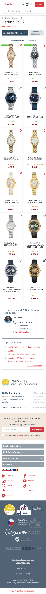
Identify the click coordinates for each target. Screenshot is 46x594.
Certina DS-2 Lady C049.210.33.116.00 (35, 159)
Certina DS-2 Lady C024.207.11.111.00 (11, 244)
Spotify (9, 495)
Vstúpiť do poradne (34, 366)
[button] (15, 33)
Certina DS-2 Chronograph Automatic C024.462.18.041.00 (11, 290)
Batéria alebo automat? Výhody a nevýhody (24, 347)
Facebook (31, 476)
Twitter (9, 485)
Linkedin (9, 476)
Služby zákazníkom (12, 446)
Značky (7, 18)
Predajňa (7, 464)
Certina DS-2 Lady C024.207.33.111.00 (34, 201)
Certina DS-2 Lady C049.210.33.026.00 (11, 73)
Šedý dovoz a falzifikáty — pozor (20, 362)
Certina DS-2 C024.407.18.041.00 (35, 116)
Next (43, 401)
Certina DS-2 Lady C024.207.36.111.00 (11, 201)
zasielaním (19, 435)
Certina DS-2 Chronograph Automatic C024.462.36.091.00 (34, 245)
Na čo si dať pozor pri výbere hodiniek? (22, 354)
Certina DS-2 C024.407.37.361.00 (35, 289)
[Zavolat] (23, 4)
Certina (14, 18)
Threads (30, 490)
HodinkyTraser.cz (23, 568)
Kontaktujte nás (10, 458)
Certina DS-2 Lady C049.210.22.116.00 (11, 159)
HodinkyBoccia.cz (23, 574)
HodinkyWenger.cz (23, 563)
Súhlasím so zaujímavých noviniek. (23, 435)
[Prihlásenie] (31, 4)
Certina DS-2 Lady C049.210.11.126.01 (34, 73)
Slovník (10, 351)
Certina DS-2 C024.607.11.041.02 (11, 116)
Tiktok (29, 485)
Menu (41, 4)
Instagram (10, 481)
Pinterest (9, 490)
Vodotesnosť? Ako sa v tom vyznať (21, 358)
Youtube (30, 481)
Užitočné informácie (12, 452)
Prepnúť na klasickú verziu (24, 591)
